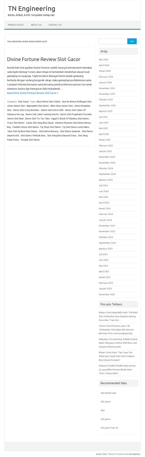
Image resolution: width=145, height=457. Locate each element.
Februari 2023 (106, 283)
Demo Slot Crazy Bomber (26, 110)
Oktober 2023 (106, 237)
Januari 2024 (105, 220)
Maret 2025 (105, 139)
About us (36, 25)
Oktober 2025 (106, 99)
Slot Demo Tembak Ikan (33, 135)
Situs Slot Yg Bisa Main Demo (22, 131)
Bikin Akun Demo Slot (62, 105)
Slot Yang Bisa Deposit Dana (61, 135)
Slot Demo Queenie (70, 131)
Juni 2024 (103, 191)
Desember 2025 (107, 88)
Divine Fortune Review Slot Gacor (43, 59)
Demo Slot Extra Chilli (52, 110)
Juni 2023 (103, 260)
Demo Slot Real (15, 118)
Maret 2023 (105, 277)
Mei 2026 (103, 59)
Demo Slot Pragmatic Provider (76, 114)
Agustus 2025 (105, 111)
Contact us (54, 25)
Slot (103, 410)
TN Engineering (31, 8)
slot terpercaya (108, 393)
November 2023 (107, 231)
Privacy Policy (16, 25)
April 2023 (104, 271)
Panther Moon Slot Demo (26, 127)
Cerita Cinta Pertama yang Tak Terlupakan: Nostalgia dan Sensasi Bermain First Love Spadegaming (116, 330)
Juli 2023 (103, 254)
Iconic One (101, 454)
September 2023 (107, 242)
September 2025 (107, 105)
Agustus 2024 (105, 180)
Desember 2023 (107, 225)
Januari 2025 (105, 151)
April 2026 (104, 65)
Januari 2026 (105, 82)
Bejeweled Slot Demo (38, 105)
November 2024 (107, 162)
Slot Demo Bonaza (48, 131)
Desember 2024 (107, 157)
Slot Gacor (23, 101)
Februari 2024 (106, 214)
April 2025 (104, 134)
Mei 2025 (103, 128)
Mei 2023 (103, 265)
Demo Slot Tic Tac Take (37, 118)
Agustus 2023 (105, 248)
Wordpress (134, 454)
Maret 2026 (105, 71)
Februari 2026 (106, 76)
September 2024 (107, 174)
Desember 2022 (107, 294)
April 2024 (104, 202)
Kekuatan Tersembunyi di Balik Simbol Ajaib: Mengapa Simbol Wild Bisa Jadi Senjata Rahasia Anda (118, 343)
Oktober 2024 (106, 168)
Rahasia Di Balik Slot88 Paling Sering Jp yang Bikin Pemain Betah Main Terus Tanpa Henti (117, 369)
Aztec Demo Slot (16, 105)
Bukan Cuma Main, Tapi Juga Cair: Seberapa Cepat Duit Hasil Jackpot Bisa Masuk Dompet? (116, 356)
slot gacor (106, 401)
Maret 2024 (105, 208)
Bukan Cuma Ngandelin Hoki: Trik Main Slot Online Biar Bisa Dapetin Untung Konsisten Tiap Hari (118, 316)
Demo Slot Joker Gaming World (42, 114)
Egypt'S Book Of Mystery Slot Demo (70, 118)
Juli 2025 (103, 117)
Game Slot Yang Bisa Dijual (39, 122)
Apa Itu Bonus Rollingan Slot (76, 101)
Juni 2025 (103, 122)
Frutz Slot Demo (15, 122)
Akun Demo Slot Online (48, 101)
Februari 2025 (106, 145)
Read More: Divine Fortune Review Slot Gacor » (32, 93)
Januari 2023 (105, 288)
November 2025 (107, 94)
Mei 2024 (103, 197)
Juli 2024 (103, 185)
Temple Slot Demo (30, 139)
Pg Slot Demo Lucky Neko (76, 127)
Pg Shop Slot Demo (50, 127)
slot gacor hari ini (109, 427)
